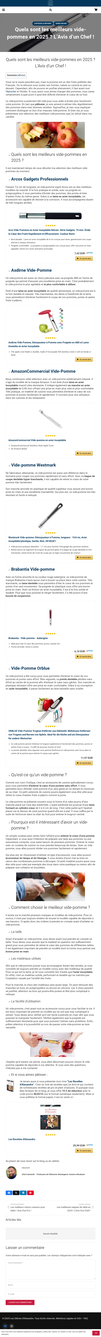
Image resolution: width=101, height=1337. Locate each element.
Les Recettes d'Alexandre (21, 1139)
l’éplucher (11, 91)
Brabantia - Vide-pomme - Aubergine (28, 638)
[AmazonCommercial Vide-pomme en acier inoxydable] (50, 419)
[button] (3, 10)
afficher (21, 75)
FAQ (86, 1318)
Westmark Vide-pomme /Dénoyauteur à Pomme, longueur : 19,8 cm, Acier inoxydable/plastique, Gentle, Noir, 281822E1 (47, 539)
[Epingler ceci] (30, 1193)
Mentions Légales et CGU (68, 1318)
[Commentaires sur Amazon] (50, 225)
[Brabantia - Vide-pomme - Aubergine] (50, 617)
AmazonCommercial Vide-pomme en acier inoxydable (37, 440)
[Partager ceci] (9, 1193)
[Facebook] (5, 1326)
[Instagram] (12, 1326)
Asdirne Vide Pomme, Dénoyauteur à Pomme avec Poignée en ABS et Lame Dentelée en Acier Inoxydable (48, 344)
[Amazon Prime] (89, 253)
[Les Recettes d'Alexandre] (50, 1118)
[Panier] (96, 10)
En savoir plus (85, 258)
